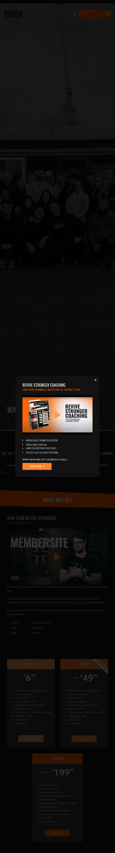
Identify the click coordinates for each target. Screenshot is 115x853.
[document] (57, 426)
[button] (95, 380)
